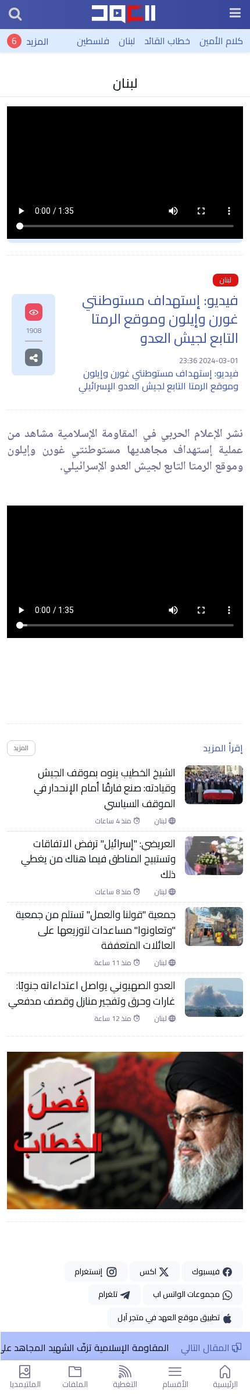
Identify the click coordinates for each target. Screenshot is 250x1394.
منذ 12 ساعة (113, 1018)
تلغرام (108, 1294)
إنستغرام (90, 1271)
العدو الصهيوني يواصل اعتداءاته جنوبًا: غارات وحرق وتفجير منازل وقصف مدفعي (92, 993)
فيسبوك (207, 1271)
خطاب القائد (167, 41)
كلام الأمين (221, 41)
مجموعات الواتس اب (187, 1294)
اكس (149, 1271)
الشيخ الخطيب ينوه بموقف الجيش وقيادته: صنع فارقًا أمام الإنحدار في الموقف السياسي (105, 788)
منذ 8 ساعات (114, 892)
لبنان (127, 41)
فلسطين (93, 41)
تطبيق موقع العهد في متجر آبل (169, 1317)
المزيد (37, 40)
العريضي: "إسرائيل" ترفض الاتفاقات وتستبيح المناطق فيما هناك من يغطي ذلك (98, 859)
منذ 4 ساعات (114, 821)
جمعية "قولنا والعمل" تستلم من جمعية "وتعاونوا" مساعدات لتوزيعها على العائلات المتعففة (96, 930)
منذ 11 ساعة (113, 963)
